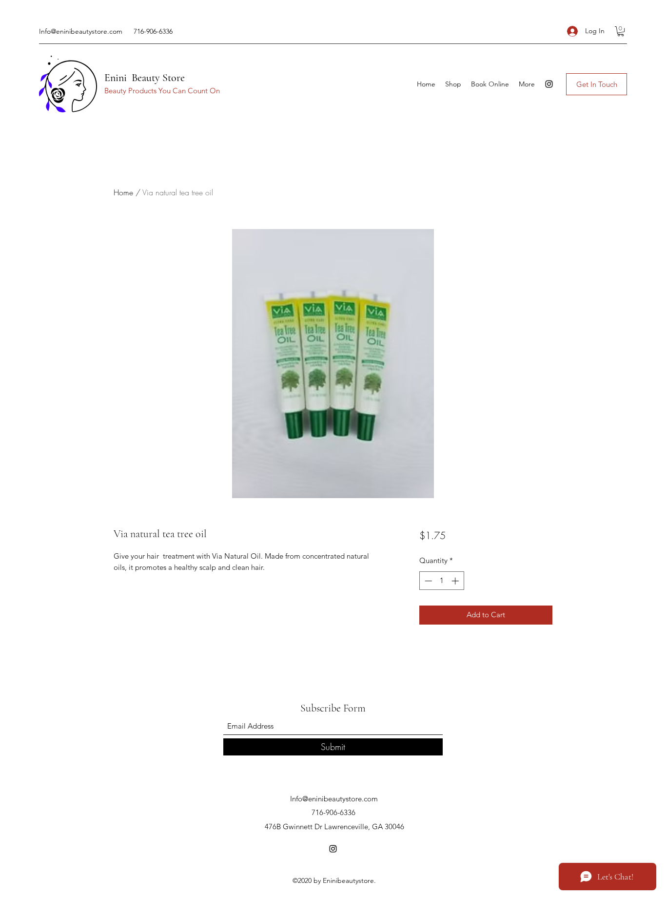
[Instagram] (549, 84)
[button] (621, 31)
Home (123, 192)
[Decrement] (427, 581)
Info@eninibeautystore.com (80, 31)
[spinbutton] (441, 581)
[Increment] (456, 581)
